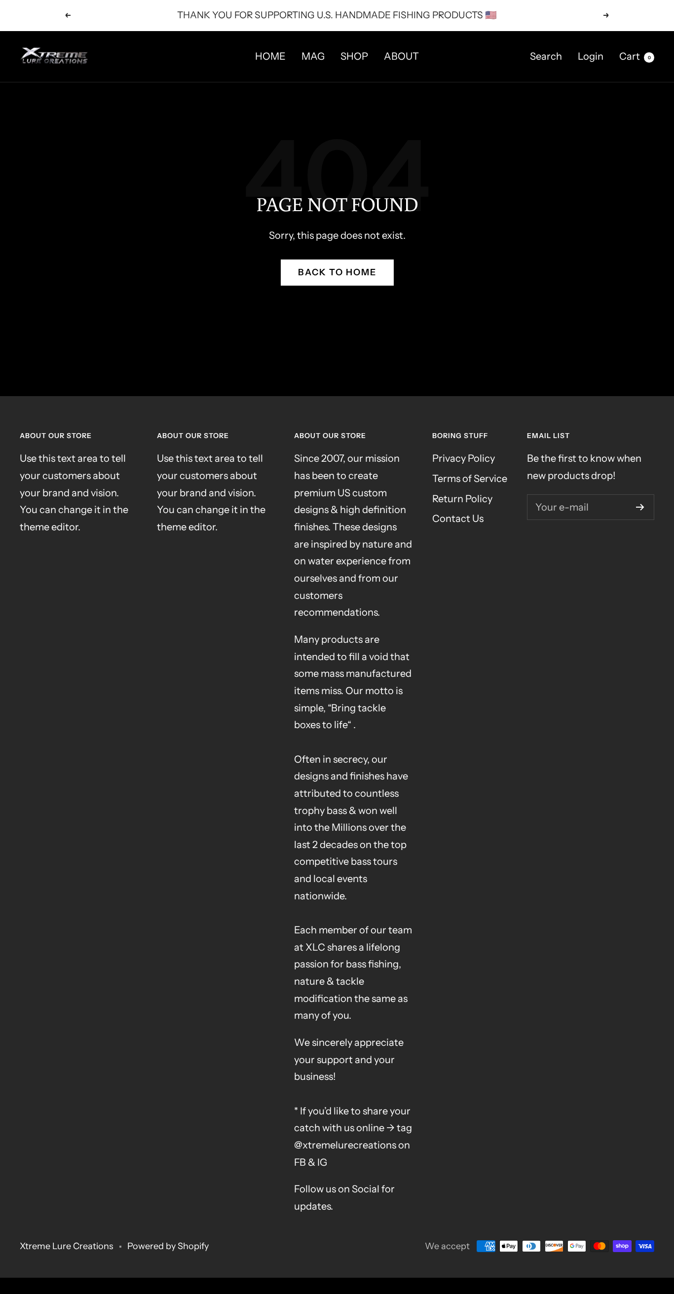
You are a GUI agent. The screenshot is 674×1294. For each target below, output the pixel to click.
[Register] (640, 507)
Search (546, 56)
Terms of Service (469, 478)
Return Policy (462, 499)
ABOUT (401, 56)
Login (590, 56)
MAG (313, 56)
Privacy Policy (463, 458)
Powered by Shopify (168, 1246)
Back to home (337, 272)
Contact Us (458, 518)
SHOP (354, 56)
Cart (635, 56)
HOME (270, 56)
